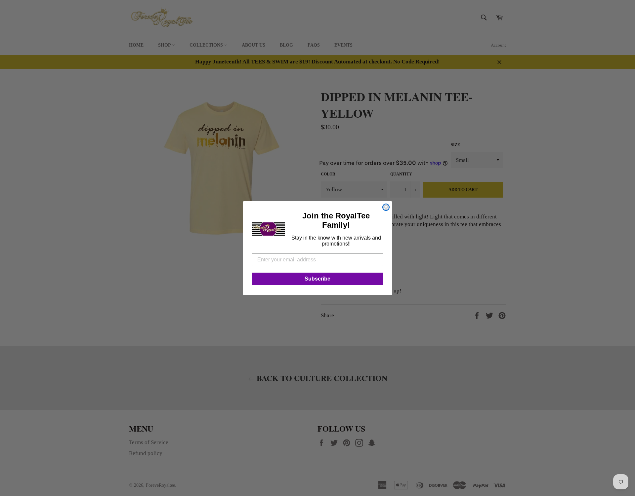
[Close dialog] (386, 207)
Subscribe (317, 279)
